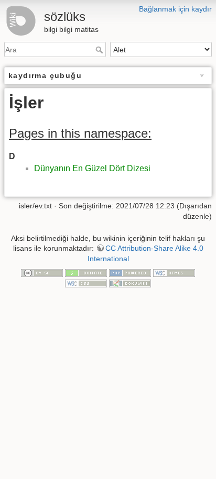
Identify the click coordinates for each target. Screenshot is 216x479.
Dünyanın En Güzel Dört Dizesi (92, 168)
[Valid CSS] (86, 283)
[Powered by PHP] (130, 272)
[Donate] (86, 272)
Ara (100, 49)
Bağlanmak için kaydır (175, 9)
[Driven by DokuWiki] (130, 283)
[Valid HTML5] (174, 272)
